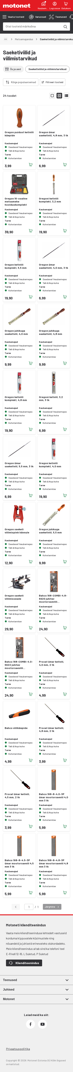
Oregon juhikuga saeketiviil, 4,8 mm (50, 332)
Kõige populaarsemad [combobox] (23, 82)
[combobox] (32, 26)
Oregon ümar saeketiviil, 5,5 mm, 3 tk (19, 465)
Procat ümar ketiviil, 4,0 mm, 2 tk (51, 663)
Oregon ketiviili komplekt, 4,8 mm (16, 399)
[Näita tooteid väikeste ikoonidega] (59, 95)
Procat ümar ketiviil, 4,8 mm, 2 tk (51, 729)
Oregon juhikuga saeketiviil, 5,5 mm (50, 531)
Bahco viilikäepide (16, 727)
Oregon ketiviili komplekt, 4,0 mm (50, 465)
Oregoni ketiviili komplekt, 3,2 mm (50, 200)
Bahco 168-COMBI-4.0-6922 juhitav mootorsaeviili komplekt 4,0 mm (19, 665)
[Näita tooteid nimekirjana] (66, 95)
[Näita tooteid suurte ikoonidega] (52, 95)
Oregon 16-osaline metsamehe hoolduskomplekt (16, 201)
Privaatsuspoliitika (18, 1049)
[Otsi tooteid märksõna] (65, 26)
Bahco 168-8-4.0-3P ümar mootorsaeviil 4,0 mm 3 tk (53, 797)
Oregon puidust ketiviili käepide (19, 134)
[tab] (38, 16)
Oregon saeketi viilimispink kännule (17, 531)
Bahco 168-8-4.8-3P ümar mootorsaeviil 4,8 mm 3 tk (53, 863)
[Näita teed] (5, 39)
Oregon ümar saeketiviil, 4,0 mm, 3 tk (53, 266)
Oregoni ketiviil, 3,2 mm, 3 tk (51, 399)
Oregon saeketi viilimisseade (14, 597)
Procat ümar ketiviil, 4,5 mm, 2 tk (17, 796)
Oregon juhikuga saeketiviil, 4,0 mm (16, 332)
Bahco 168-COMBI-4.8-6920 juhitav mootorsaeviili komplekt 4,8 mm (53, 598)
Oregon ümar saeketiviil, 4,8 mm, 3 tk (53, 134)
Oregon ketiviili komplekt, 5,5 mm (16, 266)
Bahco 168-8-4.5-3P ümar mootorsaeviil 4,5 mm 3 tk (19, 863)
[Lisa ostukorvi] (30, 164)
